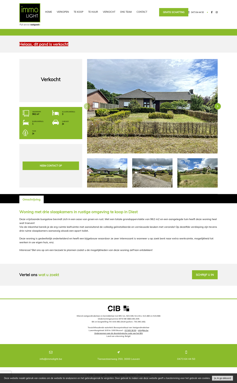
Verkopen (63, 11)
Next (217, 106)
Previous (87, 106)
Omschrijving (31, 199)
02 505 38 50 (130, 330)
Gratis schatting (173, 12)
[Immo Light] (29, 14)
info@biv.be (143, 330)
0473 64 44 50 (186, 358)
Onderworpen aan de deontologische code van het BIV (118, 333)
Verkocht (109, 11)
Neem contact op (51, 165)
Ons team (126, 11)
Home (48, 11)
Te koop (78, 11)
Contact (142, 11)
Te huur (93, 11)
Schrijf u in (205, 275)
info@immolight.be (51, 358)
